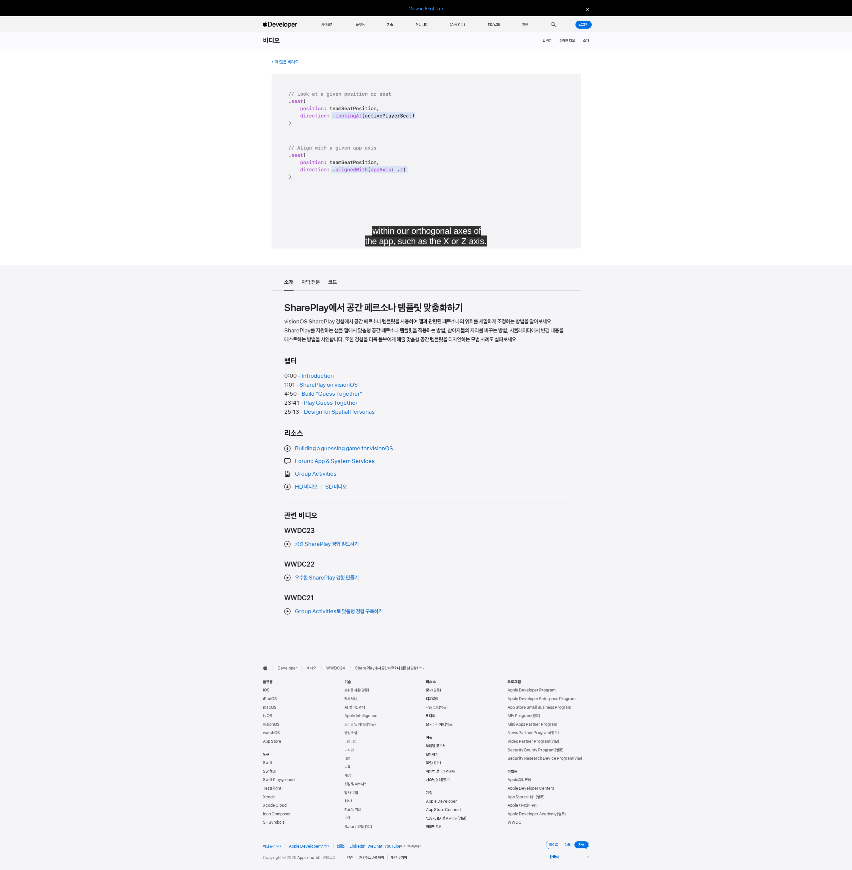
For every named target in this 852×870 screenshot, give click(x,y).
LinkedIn (357, 846)
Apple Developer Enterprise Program (541, 698)
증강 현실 (350, 732)
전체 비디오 (567, 40)
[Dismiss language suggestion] (586, 9)
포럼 (429, 762)
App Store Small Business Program (539, 707)
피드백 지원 (434, 826)
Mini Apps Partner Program (532, 724)
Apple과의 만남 (519, 779)
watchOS (271, 732)
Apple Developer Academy (532, 814)
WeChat (374, 846)
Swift (267, 762)
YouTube (392, 846)
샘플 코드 (432, 707)
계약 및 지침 (399, 857)
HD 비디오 (306, 486)
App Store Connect (443, 809)
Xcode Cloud (275, 805)
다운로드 (432, 698)
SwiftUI (269, 771)
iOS (266, 690)
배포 (347, 758)
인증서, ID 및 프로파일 (441, 818)
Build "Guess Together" (332, 393)
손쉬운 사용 (352, 690)
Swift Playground (279, 779)
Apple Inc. (306, 857)
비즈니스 (350, 741)
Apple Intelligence (360, 715)
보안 (347, 818)
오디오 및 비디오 (355, 724)
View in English (424, 8)
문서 (429, 690)
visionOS (271, 724)
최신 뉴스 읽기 (272, 846)
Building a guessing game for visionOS (344, 448)
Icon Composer (277, 814)
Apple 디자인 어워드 (522, 805)
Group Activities (315, 473)
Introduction (318, 375)
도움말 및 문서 (435, 745)
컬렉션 (546, 40)
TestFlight (272, 788)
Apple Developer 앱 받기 (309, 846)
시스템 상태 (434, 779)
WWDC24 (335, 668)
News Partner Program (529, 732)
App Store (272, 741)
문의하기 (432, 754)
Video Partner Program (529, 741)
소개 (586, 40)
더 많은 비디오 (287, 62)
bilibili (342, 846)
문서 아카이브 (435, 724)
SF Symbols (274, 822)
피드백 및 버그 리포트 (440, 771)
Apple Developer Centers (531, 788)
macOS (270, 707)
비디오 (271, 41)
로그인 (583, 24)
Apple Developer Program (531, 690)
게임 (347, 775)
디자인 (348, 750)
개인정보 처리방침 (371, 857)
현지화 (348, 801)
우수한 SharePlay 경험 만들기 (327, 577)
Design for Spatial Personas (339, 411)
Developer (287, 668)
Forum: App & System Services (335, 461)
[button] (553, 24)
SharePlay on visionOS (329, 384)
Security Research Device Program (540, 758)
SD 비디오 (336, 486)
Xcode (269, 797)
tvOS (267, 715)
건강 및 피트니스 (355, 784)
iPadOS (270, 698)
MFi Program (519, 715)
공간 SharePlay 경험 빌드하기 (327, 544)
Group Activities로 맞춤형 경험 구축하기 (339, 611)
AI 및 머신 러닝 (354, 707)
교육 (347, 767)
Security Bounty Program (531, 750)
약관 (350, 857)
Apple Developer (441, 801)
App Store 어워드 (521, 797)
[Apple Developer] (281, 24)
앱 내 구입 (351, 792)
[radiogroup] (567, 845)
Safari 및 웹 (353, 826)
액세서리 (350, 698)
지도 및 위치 (352, 809)
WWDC (515, 822)
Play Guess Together (330, 402)
